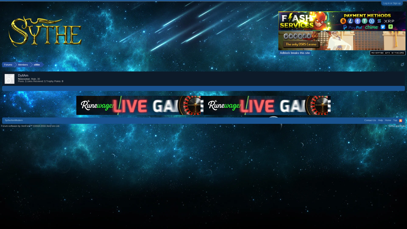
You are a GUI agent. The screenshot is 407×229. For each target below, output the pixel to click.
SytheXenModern (14, 120)
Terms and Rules (397, 126)
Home (388, 120)
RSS (400, 120)
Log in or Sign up (392, 3)
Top (395, 120)
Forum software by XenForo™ (30, 126)
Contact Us (370, 120)
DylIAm (23, 75)
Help (380, 120)
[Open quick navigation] (402, 64)
